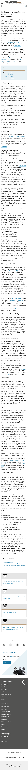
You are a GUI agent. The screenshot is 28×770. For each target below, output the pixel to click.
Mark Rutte (12, 58)
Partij (2, 692)
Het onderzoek (9, 76)
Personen (4, 704)
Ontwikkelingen (9, 74)
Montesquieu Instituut (18, 3)
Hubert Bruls (4, 56)
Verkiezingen (6, 734)
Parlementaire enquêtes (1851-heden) (13, 564)
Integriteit (3, 729)
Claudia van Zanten (16, 298)
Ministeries (4, 697)
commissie (4, 146)
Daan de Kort (17, 45)
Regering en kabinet (6, 694)
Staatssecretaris (5, 726)
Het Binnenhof (6, 681)
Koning (3, 699)
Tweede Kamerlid (5, 711)
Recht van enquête (8, 562)
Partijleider (4, 719)
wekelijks (12, 656)
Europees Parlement (6, 744)
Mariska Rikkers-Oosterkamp (15, 300)
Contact (18, 752)
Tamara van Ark (13, 460)
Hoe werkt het (4, 684)
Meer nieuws (22, 636)
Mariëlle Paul (22, 165)
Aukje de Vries (21, 136)
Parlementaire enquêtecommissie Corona (14, 565)
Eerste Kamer (4, 689)
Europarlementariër (6, 714)
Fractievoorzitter (5, 716)
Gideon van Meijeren (14, 271)
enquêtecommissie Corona (13, 42)
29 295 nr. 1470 (9, 136)
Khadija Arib (4, 155)
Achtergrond (8, 73)
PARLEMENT (13, 2)
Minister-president (5, 721)
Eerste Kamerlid (5, 709)
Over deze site (11, 752)
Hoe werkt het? (5, 706)
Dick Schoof (22, 56)
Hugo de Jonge (15, 61)
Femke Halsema (5, 59)
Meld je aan (6, 662)
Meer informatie (9, 78)
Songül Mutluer (5, 374)
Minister (3, 724)
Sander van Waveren (21, 309)
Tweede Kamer (5, 687)
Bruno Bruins (5, 457)
